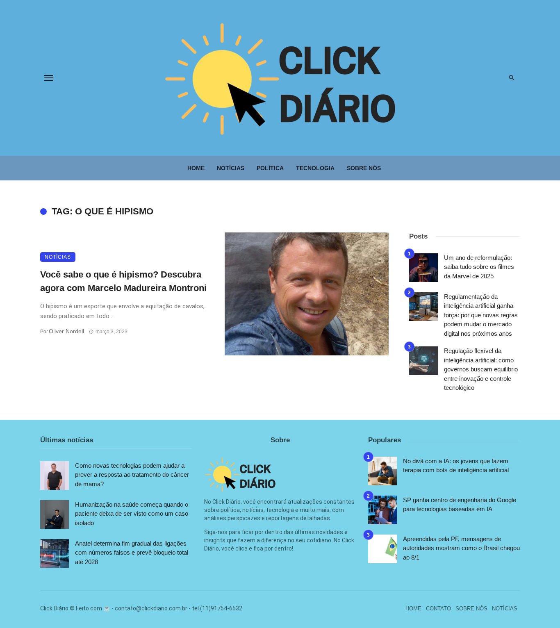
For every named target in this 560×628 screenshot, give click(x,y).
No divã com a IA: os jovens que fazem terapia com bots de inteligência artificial (456, 465)
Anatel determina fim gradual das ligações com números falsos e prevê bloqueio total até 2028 (131, 552)
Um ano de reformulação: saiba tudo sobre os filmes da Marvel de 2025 (479, 267)
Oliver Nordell (66, 331)
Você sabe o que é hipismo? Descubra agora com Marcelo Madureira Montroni (123, 281)
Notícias (230, 168)
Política (270, 168)
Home (196, 168)
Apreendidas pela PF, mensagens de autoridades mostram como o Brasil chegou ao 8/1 (461, 548)
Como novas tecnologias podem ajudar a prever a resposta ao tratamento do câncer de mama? (132, 474)
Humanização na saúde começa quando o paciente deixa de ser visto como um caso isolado (131, 513)
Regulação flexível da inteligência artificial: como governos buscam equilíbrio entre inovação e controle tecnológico (481, 369)
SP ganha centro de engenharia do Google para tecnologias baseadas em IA (459, 504)
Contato (438, 608)
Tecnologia (315, 168)
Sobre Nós (364, 168)
